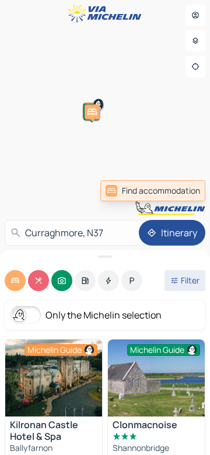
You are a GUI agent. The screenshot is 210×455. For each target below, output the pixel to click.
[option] (15, 280)
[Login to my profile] (195, 15)
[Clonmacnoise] (156, 378)
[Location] (195, 66)
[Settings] (195, 40)
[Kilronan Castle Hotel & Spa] (53, 378)
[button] (142, 81)
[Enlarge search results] (105, 256)
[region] (53, 378)
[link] (152, 190)
